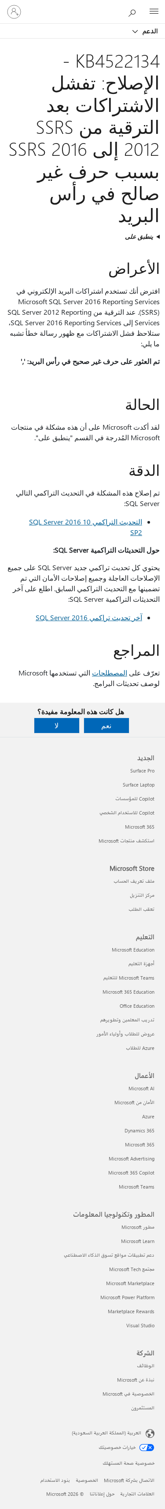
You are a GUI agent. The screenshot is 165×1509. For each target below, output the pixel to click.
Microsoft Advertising (131, 1158)
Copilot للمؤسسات (134, 798)
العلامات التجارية (137, 1494)
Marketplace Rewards (131, 1311)
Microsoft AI (141, 1088)
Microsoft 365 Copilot (131, 1172)
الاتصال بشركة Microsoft (129, 1480)
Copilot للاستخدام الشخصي (126, 812)
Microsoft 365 (139, 826)
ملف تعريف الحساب (134, 881)
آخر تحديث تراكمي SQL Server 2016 (89, 617)
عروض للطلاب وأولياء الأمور (125, 1034)
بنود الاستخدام (55, 1480)
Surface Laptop (138, 784)
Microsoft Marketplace (130, 1283)
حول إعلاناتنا (102, 1494)
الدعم (149, 30)
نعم (106, 725)
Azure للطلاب (140, 1048)
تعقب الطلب (141, 909)
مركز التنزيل (142, 895)
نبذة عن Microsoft (135, 1379)
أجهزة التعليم (141, 963)
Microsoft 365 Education (128, 991)
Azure (148, 1116)
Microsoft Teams (136, 1186)
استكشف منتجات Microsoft (126, 840)
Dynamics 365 (139, 1130)
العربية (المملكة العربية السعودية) (106, 1433)
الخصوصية (87, 1480)
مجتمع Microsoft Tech (131, 1269)
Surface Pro (142, 770)
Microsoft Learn (137, 1241)
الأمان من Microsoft (134, 1102)
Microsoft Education (133, 949)
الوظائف (145, 1365)
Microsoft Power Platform (127, 1297)
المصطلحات (109, 672)
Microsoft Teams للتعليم (128, 977)
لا (57, 725)
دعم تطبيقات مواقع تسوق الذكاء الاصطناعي (109, 1255)
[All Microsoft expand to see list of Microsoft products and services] (154, 11)
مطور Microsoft (137, 1227)
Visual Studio (140, 1325)
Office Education (137, 1005)
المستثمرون (142, 1408)
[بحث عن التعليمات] (134, 11)
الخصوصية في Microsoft (128, 1393)
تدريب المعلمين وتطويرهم (127, 1020)
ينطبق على (139, 236)
